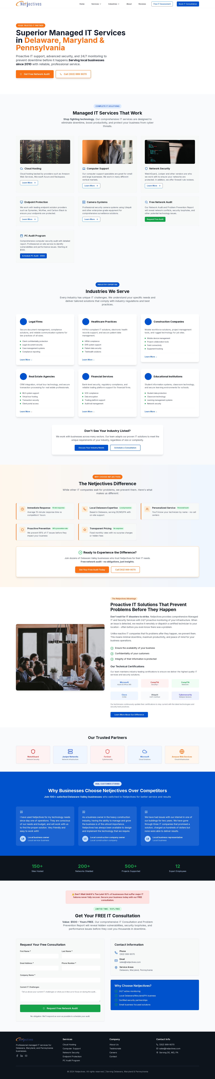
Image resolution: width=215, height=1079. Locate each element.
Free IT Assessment (162, 4)
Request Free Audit (155, 219)
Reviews (142, 4)
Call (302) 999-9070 (75, 74)
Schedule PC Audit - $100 (33, 256)
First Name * (25, 951)
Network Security (71, 1052)
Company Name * (27, 975)
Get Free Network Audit (37, 74)
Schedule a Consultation (125, 448)
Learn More (27, 183)
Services (95, 4)
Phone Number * (69, 963)
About (129, 4)
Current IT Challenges (29, 987)
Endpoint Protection (72, 1056)
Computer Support (72, 1048)
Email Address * (27, 963)
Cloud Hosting (69, 1044)
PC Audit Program (71, 1060)
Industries (112, 4)
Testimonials (115, 1048)
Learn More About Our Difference (129, 715)
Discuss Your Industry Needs (91, 448)
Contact (113, 1056)
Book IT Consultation (188, 4)
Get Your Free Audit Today (92, 569)
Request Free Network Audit (62, 1008)
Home (82, 4)
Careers (113, 1052)
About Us (114, 1044)
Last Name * (67, 951)
